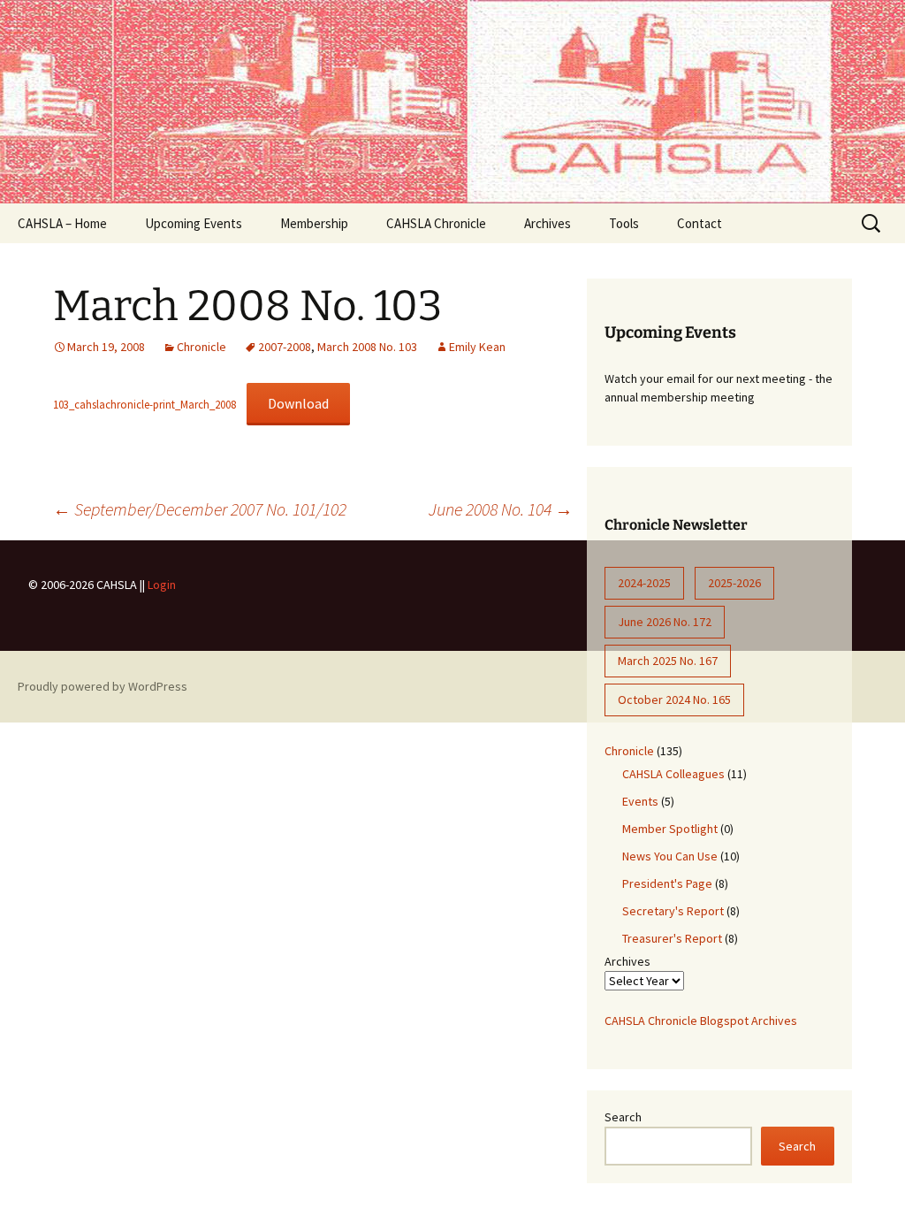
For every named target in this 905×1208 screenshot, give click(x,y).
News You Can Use (670, 856)
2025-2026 (734, 583)
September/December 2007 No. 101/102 (199, 509)
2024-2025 (644, 583)
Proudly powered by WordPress (102, 686)
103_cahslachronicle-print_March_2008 (144, 404)
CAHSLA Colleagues (673, 774)
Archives (547, 223)
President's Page (667, 883)
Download (298, 403)
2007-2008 (284, 347)
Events (640, 801)
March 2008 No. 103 (367, 347)
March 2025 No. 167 (668, 661)
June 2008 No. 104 (501, 509)
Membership (314, 223)
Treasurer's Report (672, 938)
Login (162, 585)
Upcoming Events (193, 223)
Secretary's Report (673, 911)
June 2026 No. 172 (664, 622)
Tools (624, 223)
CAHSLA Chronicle (436, 223)
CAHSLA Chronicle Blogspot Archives (701, 1020)
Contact (699, 223)
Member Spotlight (670, 829)
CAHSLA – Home (62, 223)
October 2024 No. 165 (674, 699)
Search (623, 1117)
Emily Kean (477, 347)
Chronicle (201, 347)
